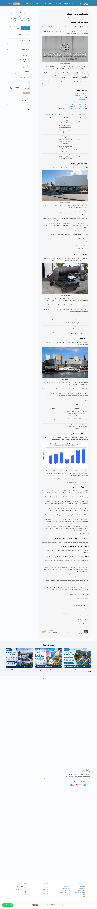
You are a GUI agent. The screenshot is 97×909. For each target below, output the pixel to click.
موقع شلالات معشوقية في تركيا (80, 619)
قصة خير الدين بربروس (80, 103)
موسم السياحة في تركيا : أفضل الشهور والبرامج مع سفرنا (49, 670)
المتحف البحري (82, 99)
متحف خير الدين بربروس (80, 97)
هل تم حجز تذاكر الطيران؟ (25, 59)
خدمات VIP (43, 3)
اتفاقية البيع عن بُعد (79, 892)
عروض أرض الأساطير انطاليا (73, 482)
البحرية (83, 26)
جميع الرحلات (80, 888)
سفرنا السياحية (43, 905)
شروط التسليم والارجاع (63, 892)
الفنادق (50, 3)
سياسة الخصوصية (64, 890)
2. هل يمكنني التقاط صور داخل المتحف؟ (77, 106)
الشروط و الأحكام (80, 890)
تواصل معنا (66, 894)
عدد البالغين (27, 46)
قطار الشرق (78, 231)
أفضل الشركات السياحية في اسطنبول (55, 114)
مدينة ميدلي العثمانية (83, 623)
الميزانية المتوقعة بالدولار (25, 77)
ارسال (26, 92)
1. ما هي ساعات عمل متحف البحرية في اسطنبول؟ (74, 104)
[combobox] (18, 37)
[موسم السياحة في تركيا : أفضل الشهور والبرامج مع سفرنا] (48, 658)
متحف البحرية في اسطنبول (79, 93)
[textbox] (21, 37)
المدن (37, 3)
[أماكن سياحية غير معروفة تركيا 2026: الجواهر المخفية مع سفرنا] (77, 658)
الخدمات (66, 3)
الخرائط (31, 3)
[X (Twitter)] (84, 782)
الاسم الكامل (27, 65)
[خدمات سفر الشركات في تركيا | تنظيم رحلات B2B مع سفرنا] (19, 658)
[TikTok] (78, 782)
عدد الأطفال (27, 53)
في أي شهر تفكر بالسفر (25, 40)
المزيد (26, 3)
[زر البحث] (7, 104)
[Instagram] (81, 782)
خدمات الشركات (57, 3)
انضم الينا (66, 886)
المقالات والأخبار (65, 888)
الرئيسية (71, 3)
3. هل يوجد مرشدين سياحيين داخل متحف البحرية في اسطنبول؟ (71, 108)
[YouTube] (74, 782)
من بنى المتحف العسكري (80, 101)
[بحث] (9, 3)
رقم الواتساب (27, 71)
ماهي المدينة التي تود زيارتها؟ (24, 34)
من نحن (82, 894)
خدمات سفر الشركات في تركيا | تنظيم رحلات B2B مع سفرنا (20, 670)
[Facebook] (88, 782)
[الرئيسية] (87, 17)
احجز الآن (17, 3)
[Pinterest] (71, 782)
